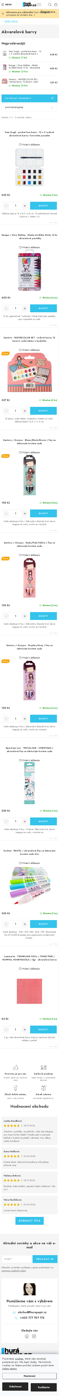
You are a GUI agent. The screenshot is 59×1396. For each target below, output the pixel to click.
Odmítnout (15, 1386)
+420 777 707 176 (32, 1318)
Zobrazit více (30, 1221)
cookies (19, 1358)
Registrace (44, 4)
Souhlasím (44, 1387)
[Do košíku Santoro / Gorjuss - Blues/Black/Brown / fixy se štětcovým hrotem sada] (43, 513)
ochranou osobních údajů (14, 1270)
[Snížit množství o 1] (6, 206)
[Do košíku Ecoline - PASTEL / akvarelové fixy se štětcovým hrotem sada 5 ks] (43, 924)
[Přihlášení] (37, 4)
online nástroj (9, 1368)
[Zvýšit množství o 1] (25, 206)
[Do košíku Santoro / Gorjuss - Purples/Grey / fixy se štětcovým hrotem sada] (43, 719)
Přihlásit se (45, 1259)
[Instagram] (34, 1336)
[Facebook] (27, 1336)
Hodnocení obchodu (29, 1106)
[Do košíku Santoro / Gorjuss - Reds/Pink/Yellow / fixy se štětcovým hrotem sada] (43, 616)
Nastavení (29, 1376)
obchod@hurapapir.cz (32, 1312)
